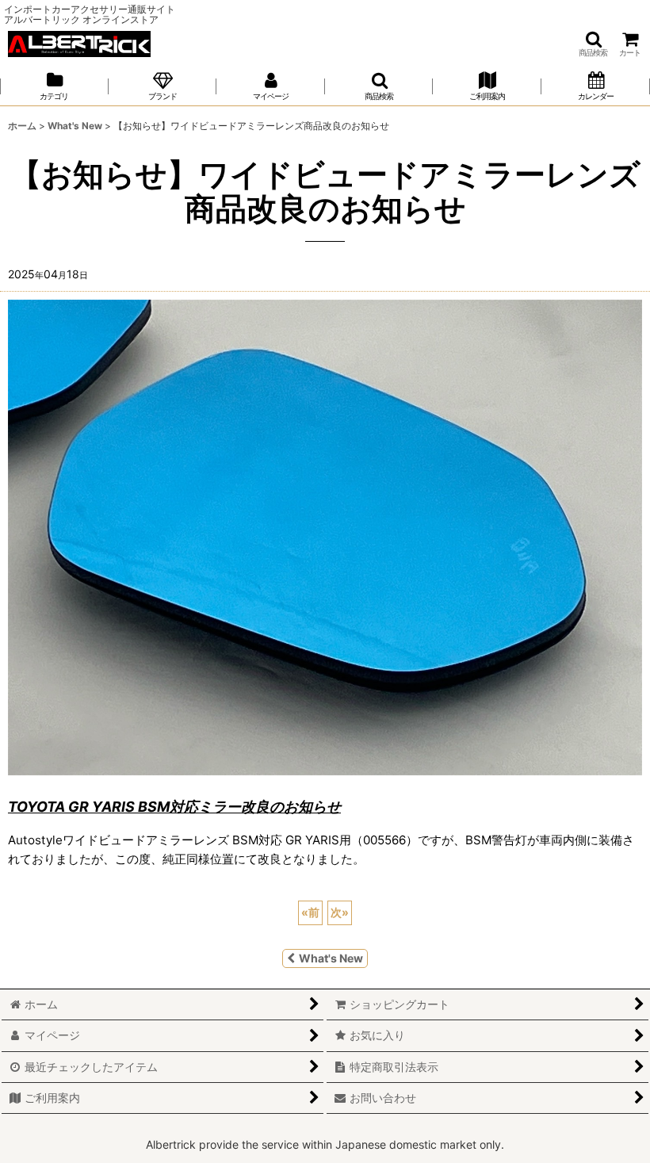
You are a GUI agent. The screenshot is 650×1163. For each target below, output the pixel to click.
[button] (593, 44)
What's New (331, 958)
